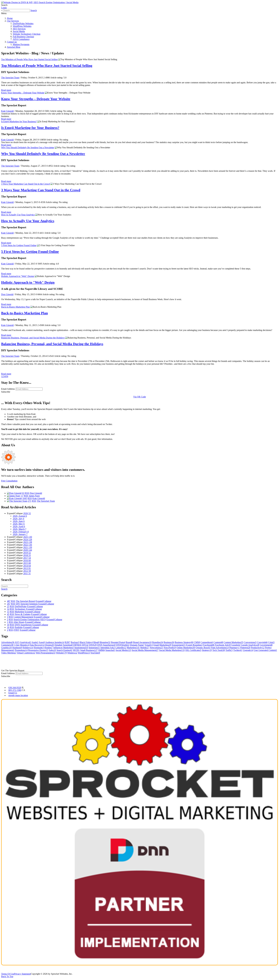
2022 (27, 545)
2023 (27, 542)
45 (8, 614)
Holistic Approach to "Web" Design (17, 276)
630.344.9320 (14, 687)
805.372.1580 (14, 690)
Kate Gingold (7, 111)
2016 (27, 560)
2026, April (19, 526)
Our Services (13, 21)
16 (8, 627)
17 (22, 496)
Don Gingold (7, 294)
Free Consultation (9, 481)
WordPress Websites (22, 26)
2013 (27, 568)
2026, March (19, 529)
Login (4, 7)
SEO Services (19, 28)
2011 (27, 573)
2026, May (19, 524)
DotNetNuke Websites (23, 23)
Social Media (19, 31)
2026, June (19, 521)
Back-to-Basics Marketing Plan (15, 307)
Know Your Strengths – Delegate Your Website (22, 92)
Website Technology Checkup (26, 34)
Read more (6, 90)
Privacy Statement (22, 974)
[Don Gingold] (14, 493)
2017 (27, 558)
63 (23, 493)
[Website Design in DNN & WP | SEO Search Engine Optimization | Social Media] (39, 2)
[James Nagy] (13, 496)
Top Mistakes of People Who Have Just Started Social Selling (29, 59)
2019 (27, 552)
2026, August (20, 516)
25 (8, 606)
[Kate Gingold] (14, 498)
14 (8, 609)
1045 (24, 498)
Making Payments (21, 44)
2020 (27, 550)
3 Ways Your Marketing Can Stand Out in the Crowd (25, 184)
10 (8, 624)
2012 (27, 571)
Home (10, 18)
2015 (27, 563)
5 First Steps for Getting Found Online (18, 245)
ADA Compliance (21, 39)
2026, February (21, 531)
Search (34, 10)
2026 (27, 513)
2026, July (18, 518)
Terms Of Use (7, 974)
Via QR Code (139, 396)
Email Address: (8, 389)
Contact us (12, 42)
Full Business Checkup (23, 36)
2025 (27, 537)
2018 (27, 555)
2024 (27, 539)
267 (8, 604)
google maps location (18, 695)
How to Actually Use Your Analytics (18, 214)
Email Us (12, 693)
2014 (27, 565)
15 (8, 611)
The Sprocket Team (10, 77)
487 (8, 601)
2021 (27, 547)
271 (29, 501)
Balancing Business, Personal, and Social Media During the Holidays (33, 337)
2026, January (20, 534)
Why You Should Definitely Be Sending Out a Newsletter (27, 147)
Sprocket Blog (13, 47)
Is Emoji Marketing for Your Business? (19, 121)
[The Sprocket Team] (17, 501)
